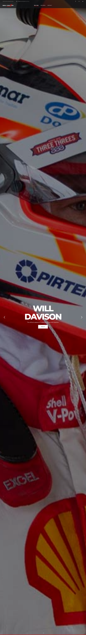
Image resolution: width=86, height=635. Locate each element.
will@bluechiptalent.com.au (23, 1)
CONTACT (43, 326)
